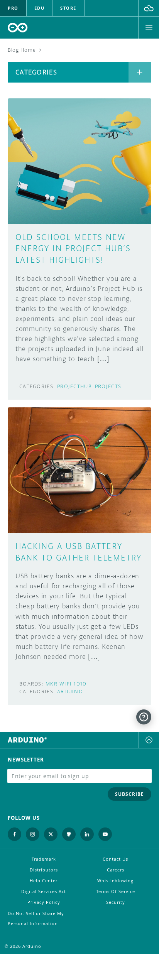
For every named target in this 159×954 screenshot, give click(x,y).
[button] (149, 8)
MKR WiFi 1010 (66, 683)
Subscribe (129, 794)
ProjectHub (74, 386)
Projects (108, 386)
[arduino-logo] (18, 28)
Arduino (70, 691)
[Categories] (140, 72)
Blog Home (22, 50)
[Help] (143, 716)
